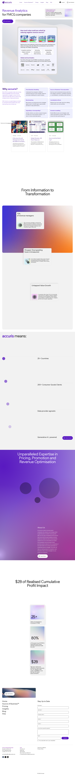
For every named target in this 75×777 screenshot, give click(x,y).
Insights (5, 709)
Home (4, 701)
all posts (9, 123)
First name (40, 705)
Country (39, 723)
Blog (4, 711)
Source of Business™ (10, 704)
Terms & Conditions (42, 747)
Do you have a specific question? (44, 728)
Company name (41, 714)
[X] (5, 757)
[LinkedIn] (8, 757)
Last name (40, 709)
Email (39, 735)
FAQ (4, 714)
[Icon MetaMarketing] (3, 757)
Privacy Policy (40, 748)
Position (39, 719)
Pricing (5, 706)
